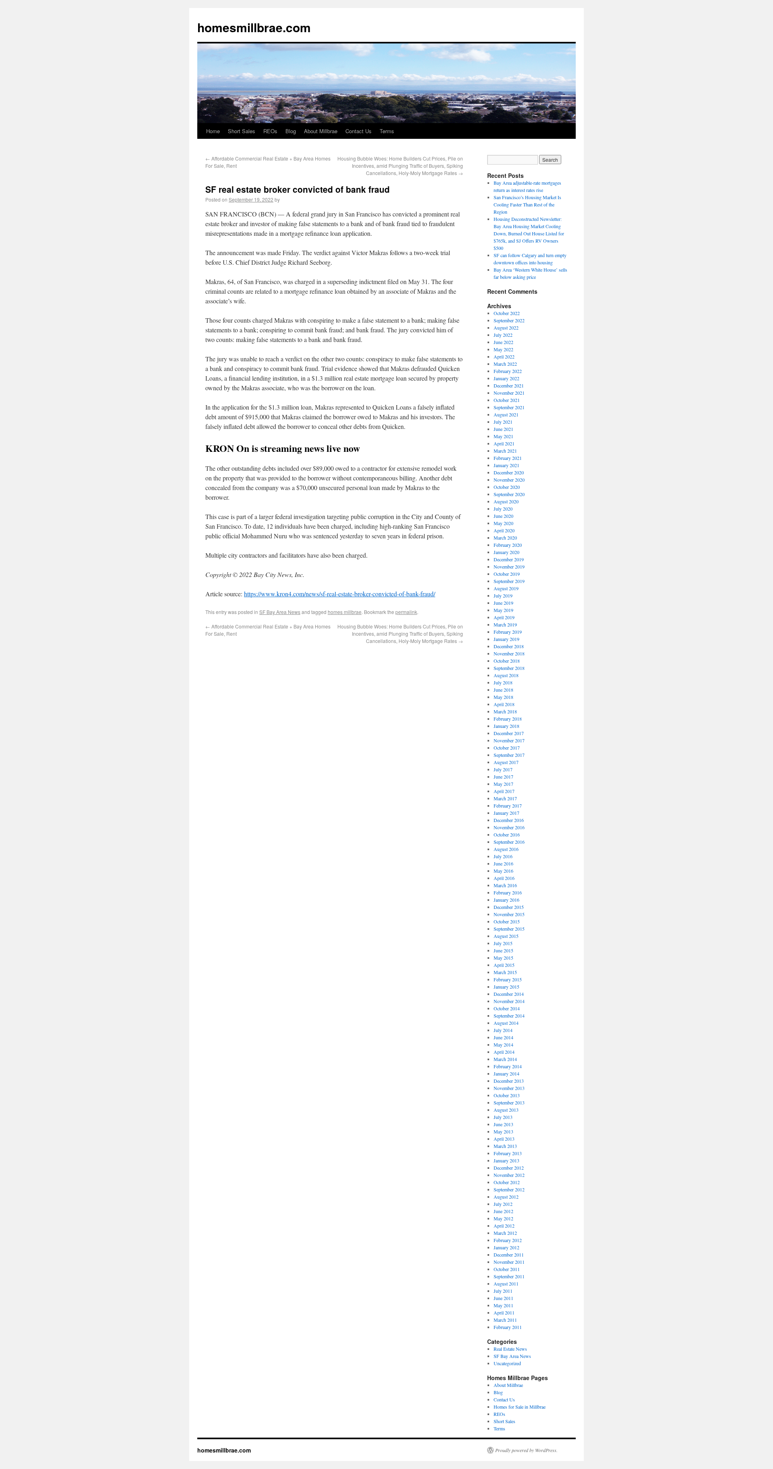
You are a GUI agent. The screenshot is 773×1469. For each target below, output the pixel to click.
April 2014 (504, 1052)
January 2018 (506, 726)
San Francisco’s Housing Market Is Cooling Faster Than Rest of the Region (527, 204)
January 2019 (506, 639)
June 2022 (503, 342)
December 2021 (509, 385)
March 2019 (505, 624)
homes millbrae (345, 611)
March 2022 (505, 364)
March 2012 (505, 1233)
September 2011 (509, 1276)
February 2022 (508, 371)
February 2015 (508, 979)
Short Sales (241, 131)
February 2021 (508, 458)
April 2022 (504, 356)
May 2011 (503, 1305)
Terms (387, 131)
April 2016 (504, 878)
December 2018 (509, 646)
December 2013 (509, 1081)
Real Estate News (510, 1348)
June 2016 (503, 863)
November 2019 (509, 566)
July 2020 (503, 508)
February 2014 (508, 1066)
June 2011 (503, 1298)
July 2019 (503, 595)
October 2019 (507, 574)
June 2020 (503, 516)
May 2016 (503, 870)
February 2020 (508, 545)
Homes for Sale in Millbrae (520, 1406)
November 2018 (509, 653)
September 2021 (509, 407)
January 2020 (506, 552)
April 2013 (504, 1138)
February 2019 (508, 631)
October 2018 (507, 660)
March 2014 (505, 1059)
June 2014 (503, 1037)
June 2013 (503, 1124)
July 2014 (503, 1030)
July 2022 (503, 335)
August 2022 (506, 327)
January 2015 (506, 986)
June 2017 (503, 776)
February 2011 (508, 1327)
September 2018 (509, 668)
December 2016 (509, 820)
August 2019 (506, 588)
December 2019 (509, 559)
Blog (290, 131)
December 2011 (509, 1254)
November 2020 (509, 479)
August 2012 (506, 1196)
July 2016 (503, 856)
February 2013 (508, 1153)
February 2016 (508, 892)
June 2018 (503, 689)
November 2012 (509, 1175)
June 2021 (503, 429)
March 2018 (505, 711)
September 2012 (509, 1189)
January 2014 (506, 1073)
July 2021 (503, 421)
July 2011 (503, 1291)
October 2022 (507, 313)
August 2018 (506, 675)
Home (213, 131)
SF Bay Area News (279, 611)
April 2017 (504, 791)
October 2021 (507, 400)
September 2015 (509, 928)
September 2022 (509, 320)
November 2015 (509, 914)
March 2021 (505, 450)
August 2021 (506, 414)
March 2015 (505, 972)
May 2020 (503, 523)
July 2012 (503, 1204)
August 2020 (506, 501)
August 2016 (506, 849)
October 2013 (507, 1095)
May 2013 (503, 1131)
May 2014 (503, 1044)
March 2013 (505, 1146)
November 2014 (509, 1001)
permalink (406, 611)
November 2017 (509, 740)
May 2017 (503, 784)
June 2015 (503, 950)
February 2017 (508, 805)
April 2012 (504, 1225)
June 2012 (503, 1211)
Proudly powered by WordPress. (526, 1450)
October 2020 (507, 487)
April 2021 (504, 443)
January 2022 (506, 378)
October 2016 (507, 834)
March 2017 (505, 798)
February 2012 (508, 1240)
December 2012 (509, 1167)
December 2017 (509, 733)
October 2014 (507, 1008)
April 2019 (504, 617)
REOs (270, 131)
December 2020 (509, 472)
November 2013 (509, 1088)
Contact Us (358, 131)
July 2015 (503, 943)
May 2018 (503, 697)
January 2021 (506, 465)
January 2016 (506, 899)
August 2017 (506, 762)
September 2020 (509, 494)
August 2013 (506, 1109)
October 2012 (507, 1182)
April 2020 (504, 530)
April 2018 (504, 704)
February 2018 (508, 718)
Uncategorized (507, 1363)
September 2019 (509, 581)
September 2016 (509, 842)
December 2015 (509, 907)
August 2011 (506, 1283)
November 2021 (509, 392)
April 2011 (504, 1312)
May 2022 (503, 349)
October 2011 (507, 1269)
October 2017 (507, 747)
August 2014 (506, 1023)
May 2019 (503, 610)
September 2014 (509, 1015)
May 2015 (503, 957)
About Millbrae (320, 131)
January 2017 (506, 813)
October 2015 (507, 921)
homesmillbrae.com (254, 27)
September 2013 (509, 1102)
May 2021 (503, 436)
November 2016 (509, 827)
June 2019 (503, 603)
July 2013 (503, 1117)
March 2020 (505, 537)
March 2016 (505, 885)
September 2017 (509, 755)
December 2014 (509, 994)
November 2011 (509, 1262)
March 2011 (505, 1320)
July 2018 (503, 682)
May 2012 (503, 1218)
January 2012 (506, 1247)
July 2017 (503, 769)
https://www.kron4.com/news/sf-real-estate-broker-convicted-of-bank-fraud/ (339, 593)
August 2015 (506, 936)
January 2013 (506, 1160)
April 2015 (504, 965)
